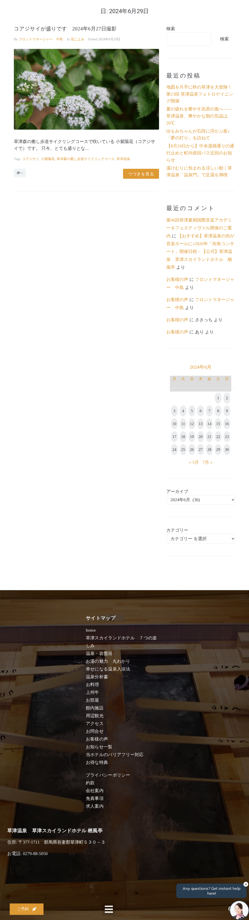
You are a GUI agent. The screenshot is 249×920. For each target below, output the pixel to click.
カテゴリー (177, 530)
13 (201, 424)
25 (183, 449)
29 (218, 449)
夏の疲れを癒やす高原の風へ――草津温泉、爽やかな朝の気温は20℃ (199, 116)
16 (227, 424)
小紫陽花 (48, 159)
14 (209, 424)
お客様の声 (177, 279)
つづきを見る (141, 174)
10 (174, 424)
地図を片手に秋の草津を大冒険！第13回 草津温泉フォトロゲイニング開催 (199, 94)
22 (218, 437)
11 (183, 424)
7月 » (208, 462)
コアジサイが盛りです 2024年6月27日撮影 (65, 29)
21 (209, 437)
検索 (170, 28)
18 (183, 437)
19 (192, 437)
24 (174, 449)
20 (201, 437)
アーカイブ (177, 491)
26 (192, 449)
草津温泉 (123, 159)
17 (174, 437)
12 (192, 424)
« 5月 (194, 462)
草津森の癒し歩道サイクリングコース (86, 159)
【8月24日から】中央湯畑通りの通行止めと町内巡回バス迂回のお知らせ (200, 152)
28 (209, 449)
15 (218, 424)
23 (227, 437)
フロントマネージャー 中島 (41, 39)
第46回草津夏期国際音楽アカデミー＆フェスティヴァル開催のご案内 (199, 228)
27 (201, 449)
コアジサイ (30, 159)
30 (227, 449)
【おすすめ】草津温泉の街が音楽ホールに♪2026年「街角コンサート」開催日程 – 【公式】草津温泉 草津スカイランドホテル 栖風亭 (200, 251)
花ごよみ (77, 39)
